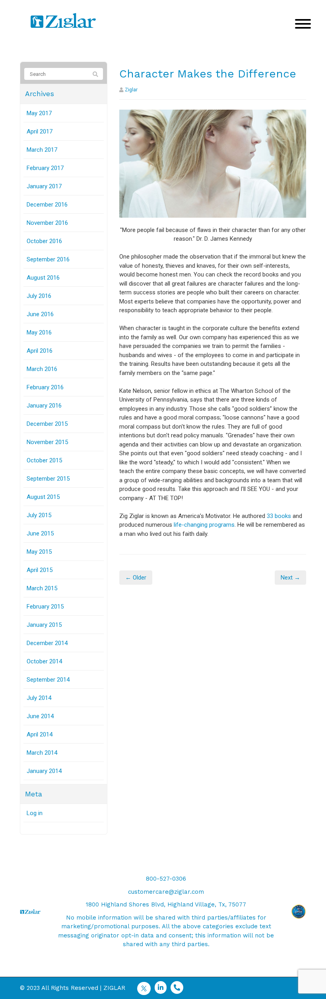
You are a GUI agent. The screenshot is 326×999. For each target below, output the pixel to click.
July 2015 (39, 515)
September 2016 (48, 259)
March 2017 (42, 149)
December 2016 (47, 204)
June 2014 (40, 716)
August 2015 (43, 496)
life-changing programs (204, 524)
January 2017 (44, 186)
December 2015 (47, 423)
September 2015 (48, 478)
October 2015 (44, 460)
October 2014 (44, 661)
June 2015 (40, 533)
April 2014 (39, 734)
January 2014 (44, 771)
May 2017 (39, 113)
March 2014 (42, 752)
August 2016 (43, 277)
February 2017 (45, 168)
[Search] (95, 74)
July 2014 (39, 697)
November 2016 (47, 222)
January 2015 (44, 624)
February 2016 (45, 387)
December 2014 (47, 643)
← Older (135, 577)
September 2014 (48, 679)
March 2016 (42, 369)
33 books (279, 516)
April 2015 (39, 570)
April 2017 (39, 131)
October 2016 (44, 241)
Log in (35, 813)
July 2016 (39, 296)
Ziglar (131, 90)
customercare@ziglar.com (166, 891)
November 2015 (47, 442)
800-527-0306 (166, 878)
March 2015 (42, 588)
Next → (290, 577)
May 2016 (39, 332)
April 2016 (39, 350)
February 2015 (45, 606)
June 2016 (40, 314)
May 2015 (39, 551)
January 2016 (44, 405)
